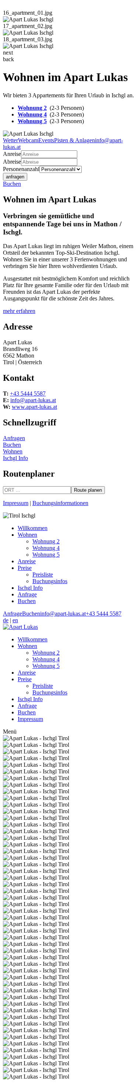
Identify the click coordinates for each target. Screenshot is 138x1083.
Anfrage (27, 594)
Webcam (28, 140)
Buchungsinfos (49, 581)
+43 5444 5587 (28, 393)
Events (46, 140)
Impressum (15, 503)
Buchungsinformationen (60, 503)
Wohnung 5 (32, 121)
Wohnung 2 (32, 108)
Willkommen (32, 528)
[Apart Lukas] (20, 627)
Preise (25, 568)
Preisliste (42, 574)
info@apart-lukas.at (33, 400)
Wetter (10, 140)
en (15, 620)
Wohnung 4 (32, 114)
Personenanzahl (21, 169)
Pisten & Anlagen (74, 140)
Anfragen (14, 438)
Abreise (12, 162)
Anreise (12, 154)
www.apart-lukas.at (34, 407)
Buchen (12, 184)
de (5, 620)
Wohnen (12, 451)
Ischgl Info (15, 458)
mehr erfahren (19, 311)
